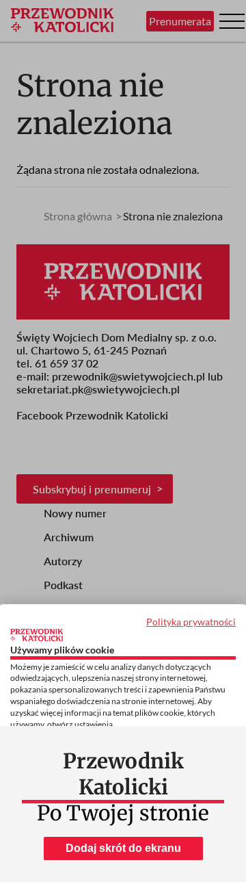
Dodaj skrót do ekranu (123, 848)
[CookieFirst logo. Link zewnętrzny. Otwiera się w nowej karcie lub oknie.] (36, 635)
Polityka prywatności (191, 621)
